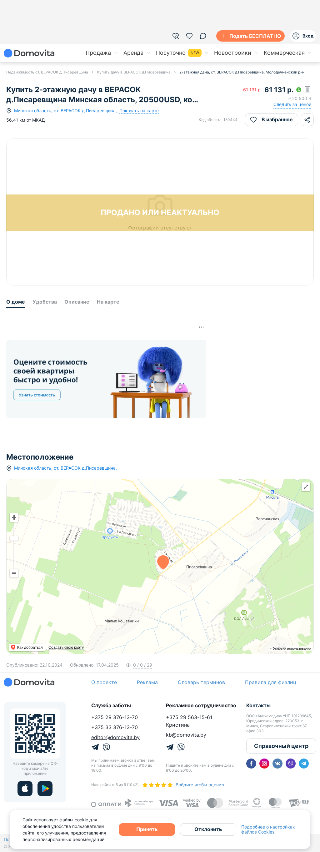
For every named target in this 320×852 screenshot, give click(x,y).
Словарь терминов (201, 682)
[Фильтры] (175, 36)
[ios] (25, 788)
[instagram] (264, 764)
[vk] (277, 764)
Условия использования (292, 648)
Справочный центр (281, 746)
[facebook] (251, 764)
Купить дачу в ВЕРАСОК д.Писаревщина (134, 72)
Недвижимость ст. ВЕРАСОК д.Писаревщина (47, 72)
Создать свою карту (66, 647)
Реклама (147, 682)
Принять (147, 829)
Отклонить (208, 829)
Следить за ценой (292, 104)
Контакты (258, 705)
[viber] (291, 764)
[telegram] (304, 764)
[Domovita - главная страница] (29, 53)
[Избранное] (189, 36)
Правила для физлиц (270, 682)
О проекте (104, 682)
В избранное (277, 119)
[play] (45, 788)
